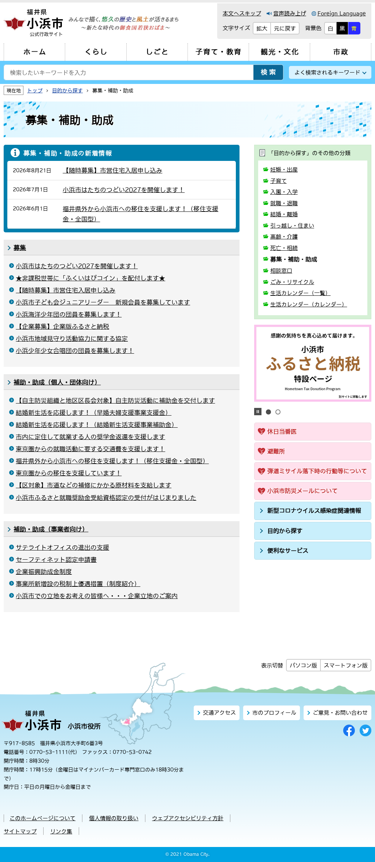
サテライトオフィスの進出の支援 (62, 547)
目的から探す (284, 531)
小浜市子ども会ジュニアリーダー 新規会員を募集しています (103, 302)
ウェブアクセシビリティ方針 (187, 818)
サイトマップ (20, 831)
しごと (157, 51)
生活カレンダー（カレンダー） (308, 304)
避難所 (276, 451)
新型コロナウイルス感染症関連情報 (314, 510)
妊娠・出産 (284, 169)
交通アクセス (219, 712)
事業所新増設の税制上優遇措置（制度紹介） (78, 584)
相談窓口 (281, 270)
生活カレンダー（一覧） (300, 293)
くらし (96, 51)
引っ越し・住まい (292, 225)
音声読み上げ (289, 13)
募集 (20, 248)
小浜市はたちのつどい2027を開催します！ (77, 266)
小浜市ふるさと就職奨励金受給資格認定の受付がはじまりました (106, 498)
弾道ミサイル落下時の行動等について (317, 471)
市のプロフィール (274, 712)
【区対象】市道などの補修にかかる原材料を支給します (93, 485)
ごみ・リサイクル (292, 282)
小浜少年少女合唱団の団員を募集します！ (75, 351)
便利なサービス (287, 550)
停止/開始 (257, 411)
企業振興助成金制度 (44, 572)
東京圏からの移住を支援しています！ (69, 473)
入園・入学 (284, 192)
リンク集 (61, 831)
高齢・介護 (284, 236)
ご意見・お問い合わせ (340, 712)
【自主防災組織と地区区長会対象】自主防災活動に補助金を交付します (115, 401)
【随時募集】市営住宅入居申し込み (65, 290)
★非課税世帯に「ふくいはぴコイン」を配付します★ (90, 278)
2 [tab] (278, 412)
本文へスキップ (242, 13)
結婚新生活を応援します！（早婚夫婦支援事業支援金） (93, 413)
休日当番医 (282, 431)
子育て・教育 (219, 51)
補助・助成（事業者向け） (51, 529)
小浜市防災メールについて (302, 491)
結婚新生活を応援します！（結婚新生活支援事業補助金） (97, 425)
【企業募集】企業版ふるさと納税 (62, 326)
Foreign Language (342, 13)
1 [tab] (268, 412)
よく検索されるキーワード (327, 72)
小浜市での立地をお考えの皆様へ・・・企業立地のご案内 (97, 596)
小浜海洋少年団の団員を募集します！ (69, 314)
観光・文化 (280, 51)
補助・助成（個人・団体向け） (57, 382)
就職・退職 (284, 203)
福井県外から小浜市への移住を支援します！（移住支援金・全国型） (112, 461)
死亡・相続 (284, 248)
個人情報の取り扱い (113, 818)
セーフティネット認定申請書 (56, 560)
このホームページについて (42, 818)
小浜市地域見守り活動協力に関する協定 (72, 339)
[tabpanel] (312, 363)
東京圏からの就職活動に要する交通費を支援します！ (90, 449)
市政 (341, 51)
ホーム (35, 51)
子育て (278, 181)
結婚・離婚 (284, 214)
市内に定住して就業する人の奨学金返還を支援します (90, 437)
